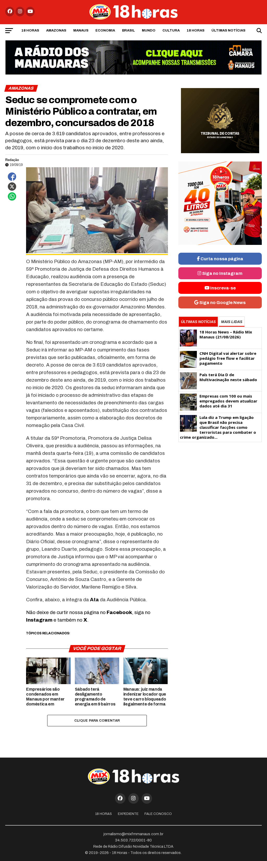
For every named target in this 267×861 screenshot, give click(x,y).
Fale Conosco (158, 814)
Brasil (128, 30)
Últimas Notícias (228, 30)
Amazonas (56, 30)
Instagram (39, 620)
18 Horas (30, 30)
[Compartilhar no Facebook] (12, 176)
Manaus (80, 30)
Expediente (128, 814)
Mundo (148, 30)
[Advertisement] (220, 485)
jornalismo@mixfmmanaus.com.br (133, 834)
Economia (105, 30)
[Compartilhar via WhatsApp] (12, 196)
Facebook (119, 612)
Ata (94, 599)
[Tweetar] (12, 186)
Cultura (171, 30)
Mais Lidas (231, 322)
